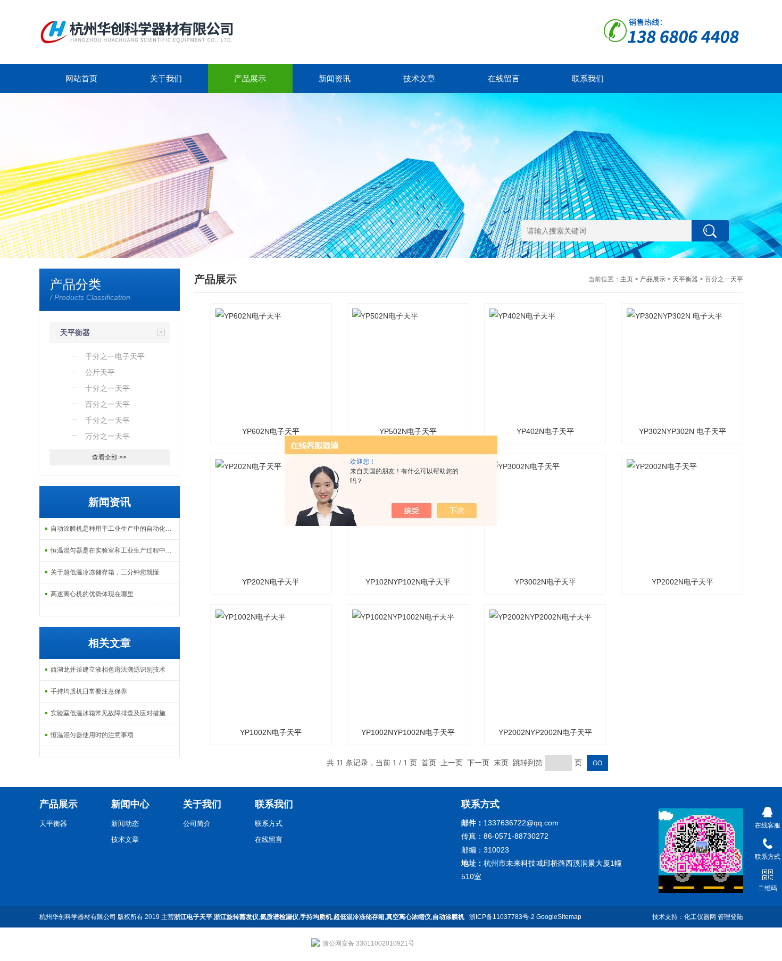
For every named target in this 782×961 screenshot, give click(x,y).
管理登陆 (730, 917)
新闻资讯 (335, 78)
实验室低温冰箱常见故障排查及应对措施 (108, 713)
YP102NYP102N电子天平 (408, 582)
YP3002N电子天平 (545, 582)
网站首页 (81, 78)
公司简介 (197, 824)
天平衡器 (75, 332)
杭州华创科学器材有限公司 (77, 917)
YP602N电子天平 (271, 431)
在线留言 (504, 78)
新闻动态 (125, 824)
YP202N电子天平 (271, 582)
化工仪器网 (700, 917)
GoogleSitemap (558, 917)
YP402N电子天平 (545, 431)
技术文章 (419, 78)
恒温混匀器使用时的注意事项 (92, 735)
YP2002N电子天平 (682, 582)
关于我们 (166, 78)
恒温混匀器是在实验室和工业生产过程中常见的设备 (115, 550)
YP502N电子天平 (408, 431)
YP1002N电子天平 (271, 732)
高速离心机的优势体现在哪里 (92, 594)
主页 (626, 279)
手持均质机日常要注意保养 (89, 691)
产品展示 (250, 78)
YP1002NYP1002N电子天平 (408, 732)
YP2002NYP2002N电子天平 (545, 732)
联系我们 (588, 78)
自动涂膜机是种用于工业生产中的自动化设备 (114, 528)
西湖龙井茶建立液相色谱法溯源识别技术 (108, 669)
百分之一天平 (724, 279)
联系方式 (268, 824)
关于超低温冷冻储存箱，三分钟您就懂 (105, 572)
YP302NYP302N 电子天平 (682, 431)
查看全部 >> (109, 457)
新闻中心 (130, 804)
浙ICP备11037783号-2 (502, 917)
